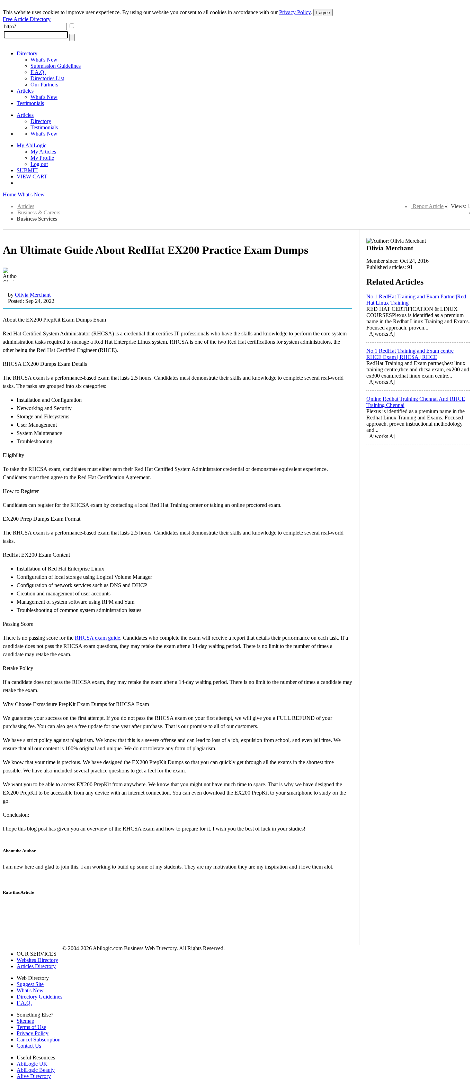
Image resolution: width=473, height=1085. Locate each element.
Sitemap (25, 1021)
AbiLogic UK (32, 1064)
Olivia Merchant (33, 295)
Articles (25, 91)
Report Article (428, 206)
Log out (39, 164)
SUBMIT (27, 170)
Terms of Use (31, 1027)
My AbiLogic (31, 145)
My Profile (42, 158)
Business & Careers (38, 212)
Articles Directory (36, 966)
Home (9, 194)
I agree (323, 12)
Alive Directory (34, 1076)
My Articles (43, 152)
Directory (27, 53)
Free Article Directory (27, 19)
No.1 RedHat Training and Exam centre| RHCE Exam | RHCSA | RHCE (410, 354)
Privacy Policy (295, 12)
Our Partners (44, 84)
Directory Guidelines (39, 997)
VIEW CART (32, 176)
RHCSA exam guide (97, 638)
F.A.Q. (38, 72)
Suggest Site (30, 984)
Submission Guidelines (55, 66)
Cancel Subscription (39, 1039)
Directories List (47, 78)
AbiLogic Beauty (36, 1070)
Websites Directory (37, 960)
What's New (43, 60)
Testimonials (30, 103)
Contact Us (29, 1046)
